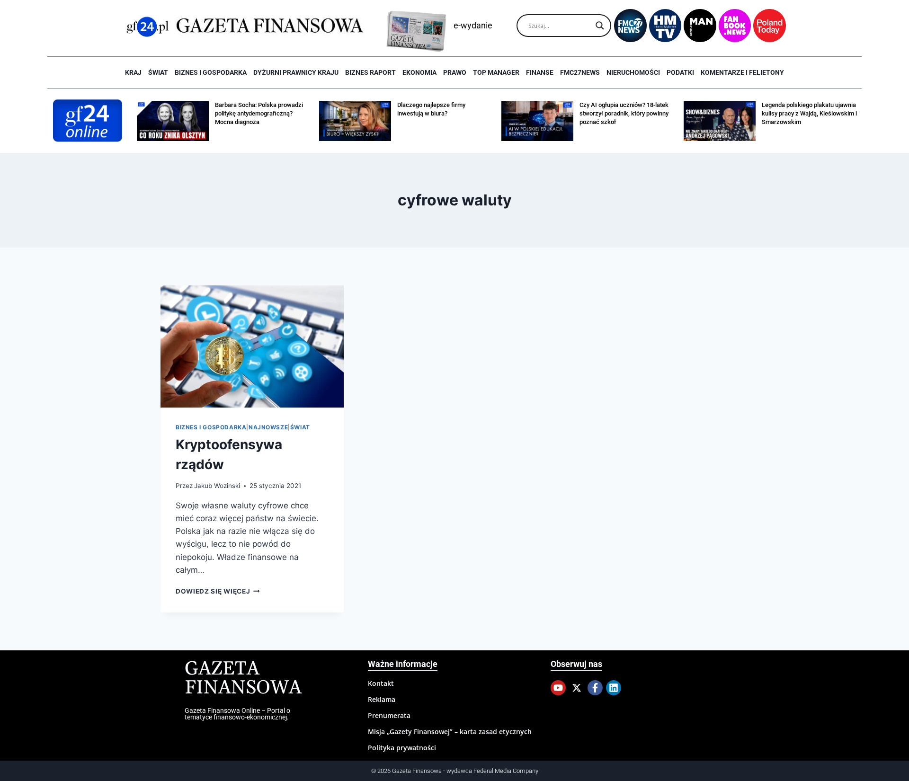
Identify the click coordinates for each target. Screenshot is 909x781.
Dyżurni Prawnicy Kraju (296, 72)
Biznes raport (370, 72)
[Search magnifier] (599, 25)
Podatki (680, 72)
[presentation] (252, 346)
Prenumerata (389, 715)
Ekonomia (419, 72)
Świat (158, 72)
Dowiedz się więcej (218, 591)
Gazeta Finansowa (243, 678)
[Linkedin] (613, 687)
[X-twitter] (576, 687)
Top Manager (496, 72)
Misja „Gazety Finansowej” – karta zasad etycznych (450, 731)
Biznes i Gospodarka (211, 72)
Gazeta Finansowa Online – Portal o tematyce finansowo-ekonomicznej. (237, 714)
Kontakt (381, 683)
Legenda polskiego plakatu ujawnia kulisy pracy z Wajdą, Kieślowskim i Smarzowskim (809, 113)
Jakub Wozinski (217, 485)
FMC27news (580, 72)
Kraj (133, 72)
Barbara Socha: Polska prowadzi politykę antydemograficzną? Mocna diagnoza (259, 113)
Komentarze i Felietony (742, 72)
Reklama (381, 699)
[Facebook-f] (595, 687)
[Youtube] (558, 687)
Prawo (454, 72)
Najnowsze (268, 427)
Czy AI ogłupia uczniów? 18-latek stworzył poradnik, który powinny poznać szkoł (623, 113)
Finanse (539, 72)
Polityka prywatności (402, 747)
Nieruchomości (633, 72)
